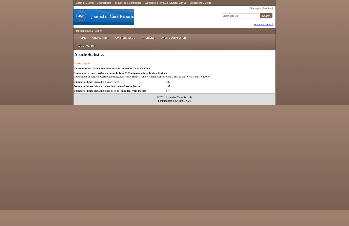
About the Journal (85, 3)
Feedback (268, 8)
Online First (100, 37)
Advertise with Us (177, 3)
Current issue (125, 37)
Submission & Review (155, 3)
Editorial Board (104, 3)
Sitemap (254, 8)
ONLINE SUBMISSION (173, 37)
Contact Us (87, 46)
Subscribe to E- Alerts (200, 3)
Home (82, 37)
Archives (148, 37)
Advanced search (263, 24)
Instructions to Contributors (128, 3)
